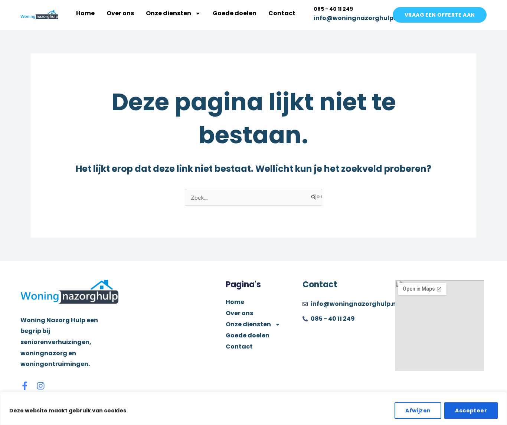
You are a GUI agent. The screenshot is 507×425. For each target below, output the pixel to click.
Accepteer (471, 410)
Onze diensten (168, 13)
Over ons (120, 13)
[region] (253, 408)
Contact (281, 13)
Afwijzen (418, 410)
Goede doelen (234, 13)
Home (85, 13)
